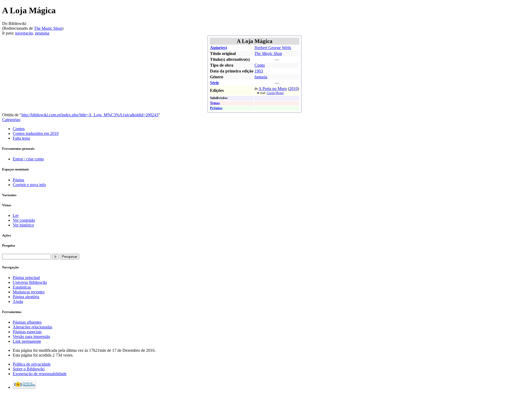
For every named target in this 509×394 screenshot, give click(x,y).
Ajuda (18, 301)
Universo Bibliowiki (30, 282)
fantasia (260, 77)
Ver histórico (23, 225)
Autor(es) (218, 47)
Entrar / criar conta (28, 159)
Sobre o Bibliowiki (29, 369)
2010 (293, 88)
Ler (16, 215)
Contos (19, 128)
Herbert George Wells (272, 47)
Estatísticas (22, 287)
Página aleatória (26, 296)
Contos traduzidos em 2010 (36, 133)
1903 (258, 71)
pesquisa (42, 33)
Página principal (26, 277)
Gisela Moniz (275, 93)
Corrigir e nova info (29, 184)
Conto (259, 65)
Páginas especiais (27, 331)
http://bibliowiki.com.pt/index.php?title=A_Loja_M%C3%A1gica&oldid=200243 (89, 115)
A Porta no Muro (272, 88)
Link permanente (27, 341)
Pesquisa (8, 245)
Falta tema (21, 138)
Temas (215, 103)
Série (214, 82)
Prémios (216, 108)
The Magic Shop (48, 28)
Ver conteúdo (24, 220)
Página (18, 180)
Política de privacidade (32, 364)
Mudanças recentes (29, 292)
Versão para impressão (31, 336)
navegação (24, 33)
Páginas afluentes (27, 322)
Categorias (11, 119)
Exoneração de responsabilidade (40, 373)
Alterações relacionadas (32, 327)
